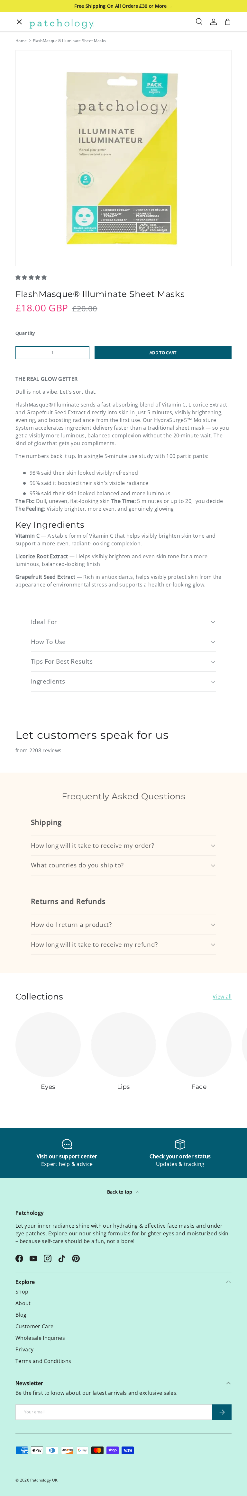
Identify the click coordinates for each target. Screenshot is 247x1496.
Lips (23, 109)
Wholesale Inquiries (40, 1337)
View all (222, 996)
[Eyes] (48, 1045)
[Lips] (123, 1045)
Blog (20, 1314)
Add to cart (163, 352)
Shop (21, 1291)
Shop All (28, 151)
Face (24, 88)
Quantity (25, 333)
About (26, 171)
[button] (31, 277)
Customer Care (34, 1326)
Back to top (120, 1192)
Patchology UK (43, 1480)
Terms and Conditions (43, 1361)
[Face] (199, 1045)
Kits (23, 67)
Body (24, 130)
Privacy (24, 1349)
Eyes (24, 46)
